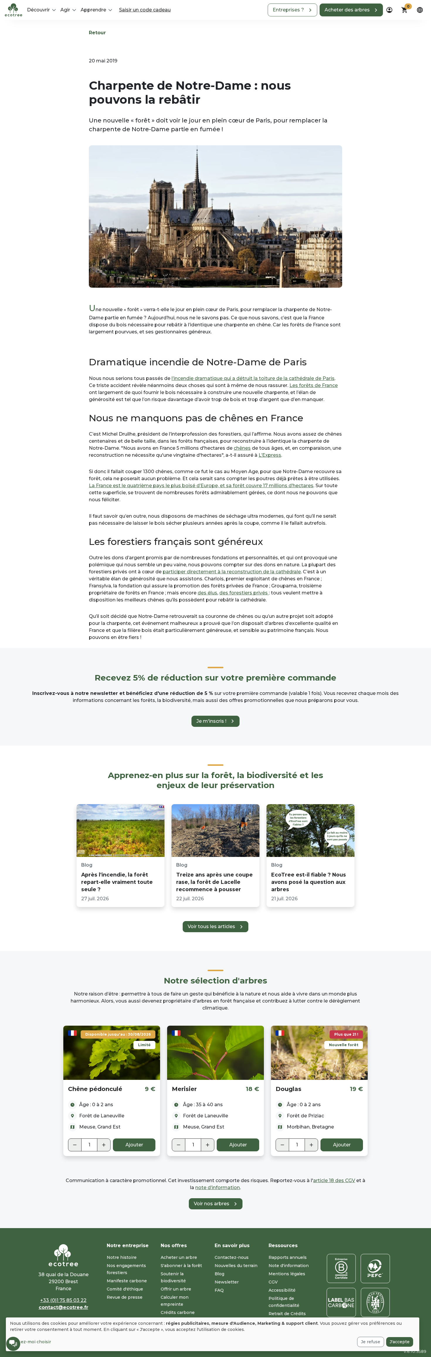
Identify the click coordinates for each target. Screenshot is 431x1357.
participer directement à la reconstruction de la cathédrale (232, 571)
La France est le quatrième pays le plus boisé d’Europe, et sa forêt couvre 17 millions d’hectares (201, 485)
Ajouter (134, 1145)
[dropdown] (389, 10)
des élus (207, 593)
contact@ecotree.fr (63, 1307)
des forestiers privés (244, 593)
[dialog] (212, 1334)
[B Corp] (341, 1268)
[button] (292, 10)
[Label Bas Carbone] (341, 1302)
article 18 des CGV (334, 1180)
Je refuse (370, 1341)
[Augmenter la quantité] (104, 1144)
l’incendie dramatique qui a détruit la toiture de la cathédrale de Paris (253, 378)
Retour (97, 32)
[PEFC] (375, 1268)
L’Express (270, 455)
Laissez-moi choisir (30, 1341)
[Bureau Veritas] (375, 1302)
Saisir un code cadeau (145, 10)
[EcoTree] (13, 9)
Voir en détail (112, 1052)
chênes (242, 448)
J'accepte (400, 1341)
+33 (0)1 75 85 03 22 (63, 1300)
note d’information (217, 1187)
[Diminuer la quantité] (75, 1144)
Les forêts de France (313, 385)
